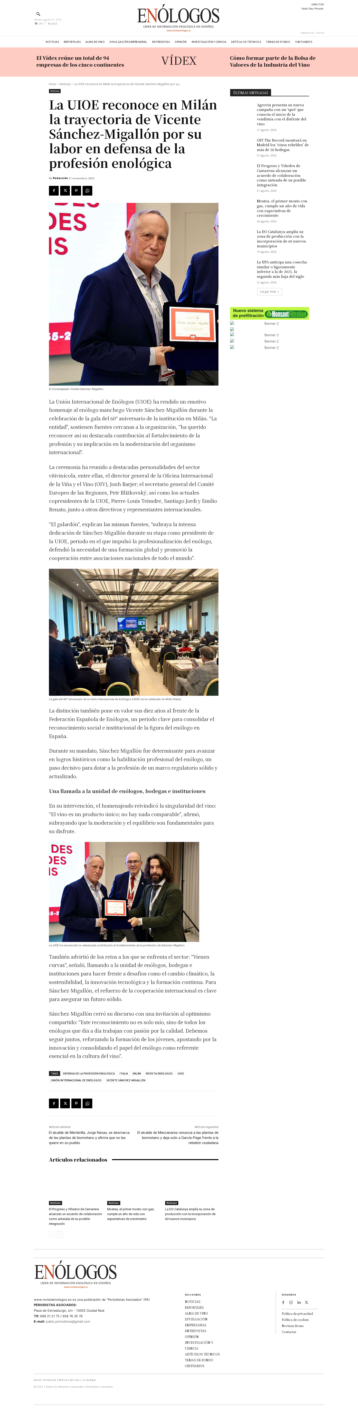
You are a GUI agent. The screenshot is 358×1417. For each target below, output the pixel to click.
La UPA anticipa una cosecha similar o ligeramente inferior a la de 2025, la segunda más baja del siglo (282, 269)
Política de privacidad (297, 1313)
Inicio (52, 84)
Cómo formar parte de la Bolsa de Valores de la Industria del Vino (273, 61)
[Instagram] (291, 1303)
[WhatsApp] (87, 191)
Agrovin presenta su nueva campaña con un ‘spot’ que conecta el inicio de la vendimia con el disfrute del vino (281, 114)
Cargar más (268, 291)
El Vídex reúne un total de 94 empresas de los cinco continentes (80, 61)
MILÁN (137, 1073)
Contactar (289, 1332)
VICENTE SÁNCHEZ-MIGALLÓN (125, 1080)
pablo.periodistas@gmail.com (68, 1321)
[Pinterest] (76, 191)
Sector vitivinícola (45, 1379)
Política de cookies (295, 1320)
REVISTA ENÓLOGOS (159, 1073)
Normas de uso (293, 1326)
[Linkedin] (299, 1303)
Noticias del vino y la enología (77, 1379)
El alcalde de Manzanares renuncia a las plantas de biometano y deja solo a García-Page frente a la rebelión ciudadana (177, 1137)
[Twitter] (65, 191)
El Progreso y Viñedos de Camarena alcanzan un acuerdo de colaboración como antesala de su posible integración (281, 175)
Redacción (60, 178)
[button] (38, 13)
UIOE (181, 1073)
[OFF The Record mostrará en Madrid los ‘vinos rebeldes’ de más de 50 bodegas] (242, 146)
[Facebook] (54, 191)
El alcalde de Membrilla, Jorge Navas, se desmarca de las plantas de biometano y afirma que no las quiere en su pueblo (89, 1137)
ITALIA (124, 1073)
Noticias (65, 84)
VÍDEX (179, 60)
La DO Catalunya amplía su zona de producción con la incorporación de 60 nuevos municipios (190, 1214)
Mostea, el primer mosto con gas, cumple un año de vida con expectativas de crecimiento (130, 1214)
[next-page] (60, 1234)
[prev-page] (52, 1234)
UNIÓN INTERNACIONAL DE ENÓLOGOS (76, 1080)
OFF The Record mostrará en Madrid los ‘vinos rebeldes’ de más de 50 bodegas (283, 145)
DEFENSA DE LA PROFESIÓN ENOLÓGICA (89, 1073)
